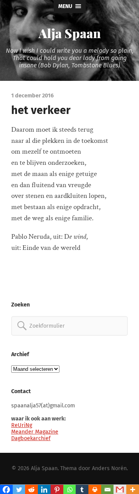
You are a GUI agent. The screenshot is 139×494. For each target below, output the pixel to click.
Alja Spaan (70, 33)
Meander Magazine (34, 432)
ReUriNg (21, 425)
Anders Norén (109, 468)
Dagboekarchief (31, 438)
